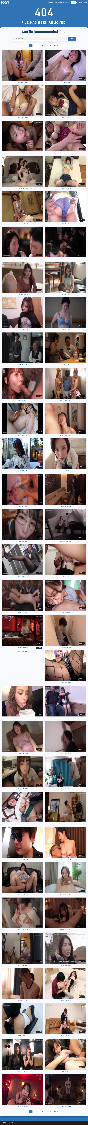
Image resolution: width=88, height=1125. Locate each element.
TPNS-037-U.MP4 (23, 1036)
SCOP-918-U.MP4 (23, 718)
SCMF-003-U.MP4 (66, 682)
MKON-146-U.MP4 (66, 1036)
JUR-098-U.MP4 (65, 329)
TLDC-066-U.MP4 (66, 1071)
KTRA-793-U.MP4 (66, 188)
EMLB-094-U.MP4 (23, 612)
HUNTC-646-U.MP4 (65, 400)
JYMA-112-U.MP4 (66, 223)
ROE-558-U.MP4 (23, 753)
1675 (49, 45)
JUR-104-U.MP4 (23, 365)
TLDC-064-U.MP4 (23, 1071)
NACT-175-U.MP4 (66, 753)
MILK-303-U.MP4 (23, 652)
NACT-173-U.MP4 (66, 788)
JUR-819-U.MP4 (23, 294)
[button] (85, 2)
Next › (56, 45)
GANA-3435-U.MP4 (65, 541)
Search (72, 38)
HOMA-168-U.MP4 (66, 471)
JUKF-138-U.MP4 (23, 329)
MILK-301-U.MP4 (23, 117)
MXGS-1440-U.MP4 (65, 930)
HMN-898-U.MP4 (23, 541)
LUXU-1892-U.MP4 (23, 153)
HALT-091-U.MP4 (23, 576)
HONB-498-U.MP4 (23, 435)
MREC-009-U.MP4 (66, 965)
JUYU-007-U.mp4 (23, 223)
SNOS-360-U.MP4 (23, 1106)
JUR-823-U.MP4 (65, 294)
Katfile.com (6, 1122)
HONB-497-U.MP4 (23, 506)
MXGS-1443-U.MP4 (23, 930)
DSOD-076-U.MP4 (66, 612)
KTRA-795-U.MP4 (66, 117)
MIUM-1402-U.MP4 (23, 647)
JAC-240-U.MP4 (65, 365)
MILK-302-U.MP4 (23, 82)
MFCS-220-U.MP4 (66, 82)
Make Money (58, 2)
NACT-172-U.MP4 (23, 859)
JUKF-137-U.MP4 (23, 400)
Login (66, 2)
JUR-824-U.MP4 (23, 259)
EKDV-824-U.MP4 (66, 576)
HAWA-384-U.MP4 (66, 506)
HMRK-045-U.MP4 (23, 471)
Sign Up (74, 2)
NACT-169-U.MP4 (66, 859)
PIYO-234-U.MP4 (23, 788)
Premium (50, 2)
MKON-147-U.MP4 (66, 1000)
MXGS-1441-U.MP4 (23, 965)
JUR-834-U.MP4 (65, 259)
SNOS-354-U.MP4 (66, 1106)
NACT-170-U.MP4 (23, 894)
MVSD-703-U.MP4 (23, 1000)
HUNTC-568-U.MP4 (65, 435)
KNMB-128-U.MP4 (23, 188)
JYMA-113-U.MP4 (66, 153)
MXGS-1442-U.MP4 (65, 894)
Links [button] (79, 2)
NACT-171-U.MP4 (66, 824)
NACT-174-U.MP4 (23, 824)
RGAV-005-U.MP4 (66, 718)
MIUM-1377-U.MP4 (65, 647)
